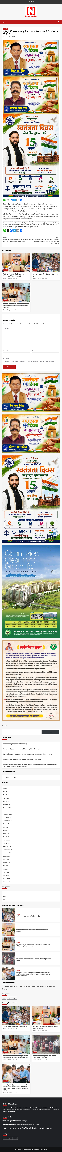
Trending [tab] (21, 905)
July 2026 (6, 791)
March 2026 (6, 804)
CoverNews (36, 1149)
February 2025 (7, 843)
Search (4, 726)
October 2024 (7, 856)
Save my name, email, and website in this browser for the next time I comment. (29, 361)
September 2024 (7, 859)
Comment (6, 328)
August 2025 (6, 824)
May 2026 (6, 798)
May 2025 (6, 833)
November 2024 (7, 853)
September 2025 (7, 820)
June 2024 (6, 869)
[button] (3, 22)
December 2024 (7, 849)
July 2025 (6, 827)
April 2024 (6, 875)
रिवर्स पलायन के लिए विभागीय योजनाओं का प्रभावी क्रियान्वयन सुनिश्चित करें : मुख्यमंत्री (14, 275)
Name (5, 351)
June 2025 (6, 830)
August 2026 (6, 788)
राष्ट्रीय (4, 899)
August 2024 (6, 862)
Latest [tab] (5, 905)
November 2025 (7, 814)
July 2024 (6, 866)
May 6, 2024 (11, 36)
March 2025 (6, 840)
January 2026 (7, 807)
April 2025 (6, 836)
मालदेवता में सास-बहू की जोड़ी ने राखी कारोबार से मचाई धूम (45, 275)
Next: (45, 241)
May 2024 (6, 872)
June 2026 (6, 795)
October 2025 (7, 817)
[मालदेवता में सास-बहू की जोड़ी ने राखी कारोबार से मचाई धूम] (46, 262)
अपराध (4, 893)
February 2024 (7, 882)
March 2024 (6, 878)
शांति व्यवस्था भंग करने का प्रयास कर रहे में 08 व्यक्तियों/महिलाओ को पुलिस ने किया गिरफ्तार (22, 759)
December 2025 (7, 811)
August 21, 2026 (11, 278)
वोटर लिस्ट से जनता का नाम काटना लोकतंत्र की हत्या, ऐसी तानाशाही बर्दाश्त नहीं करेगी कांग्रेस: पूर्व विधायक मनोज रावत (16, 306)
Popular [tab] (13, 905)
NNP (6, 36)
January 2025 (7, 846)
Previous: (17, 239)
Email (34, 351)
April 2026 (6, 801)
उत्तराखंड (5, 29)
